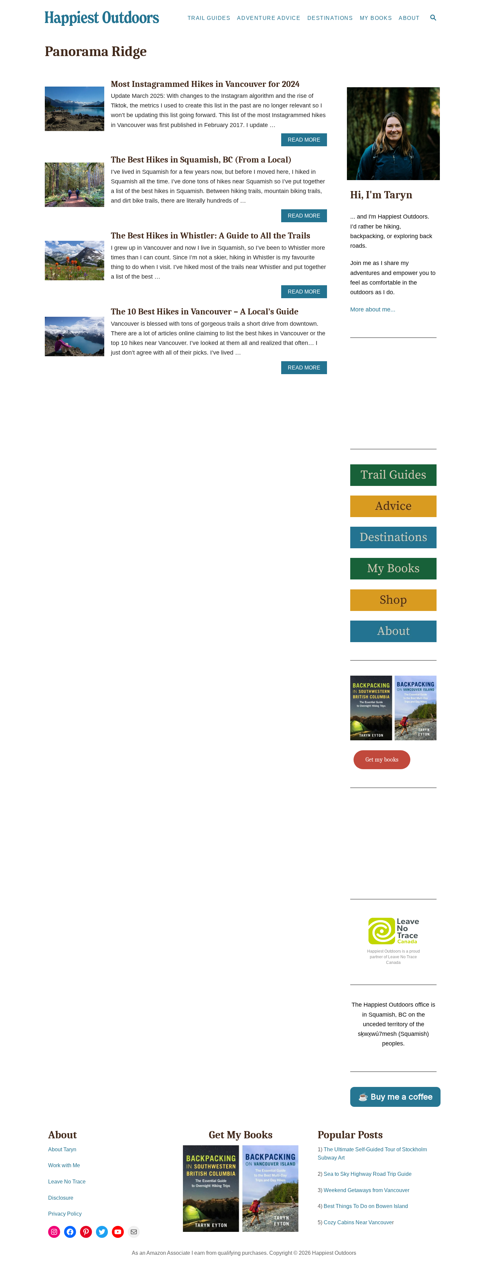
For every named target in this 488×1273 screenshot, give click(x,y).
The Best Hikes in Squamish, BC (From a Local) (201, 160)
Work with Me (64, 1165)
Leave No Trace (67, 1181)
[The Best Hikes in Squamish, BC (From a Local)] (74, 188)
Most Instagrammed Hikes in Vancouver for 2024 (205, 84)
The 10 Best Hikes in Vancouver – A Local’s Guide (204, 312)
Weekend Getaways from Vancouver (366, 1190)
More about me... (372, 309)
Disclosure (60, 1198)
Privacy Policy (65, 1214)
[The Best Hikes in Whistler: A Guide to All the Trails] (74, 263)
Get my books (382, 759)
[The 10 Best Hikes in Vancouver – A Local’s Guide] (74, 339)
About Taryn (62, 1149)
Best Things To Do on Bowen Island (366, 1206)
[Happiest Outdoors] (104, 18)
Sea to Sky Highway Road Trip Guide (368, 1174)
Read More (306, 142)
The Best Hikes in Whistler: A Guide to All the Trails (210, 236)
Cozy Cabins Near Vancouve (358, 1222)
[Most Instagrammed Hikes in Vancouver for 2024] (74, 112)
